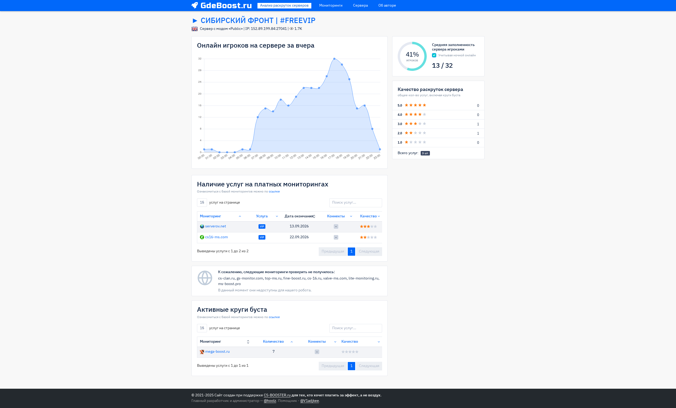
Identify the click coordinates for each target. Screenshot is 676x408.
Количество (273, 341)
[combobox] (202, 202)
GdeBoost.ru (226, 5)
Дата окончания (299, 216)
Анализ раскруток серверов (284, 5)
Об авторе (387, 5)
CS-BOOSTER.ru (277, 395)
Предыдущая (333, 251)
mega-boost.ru (217, 352)
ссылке (274, 191)
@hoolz (270, 401)
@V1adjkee (309, 401)
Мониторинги (330, 5)
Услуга (262, 216)
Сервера (360, 5)
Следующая (369, 251)
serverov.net (215, 226)
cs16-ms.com (216, 237)
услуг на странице (220, 202)
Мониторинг (210, 216)
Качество (368, 216)
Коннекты (336, 216)
